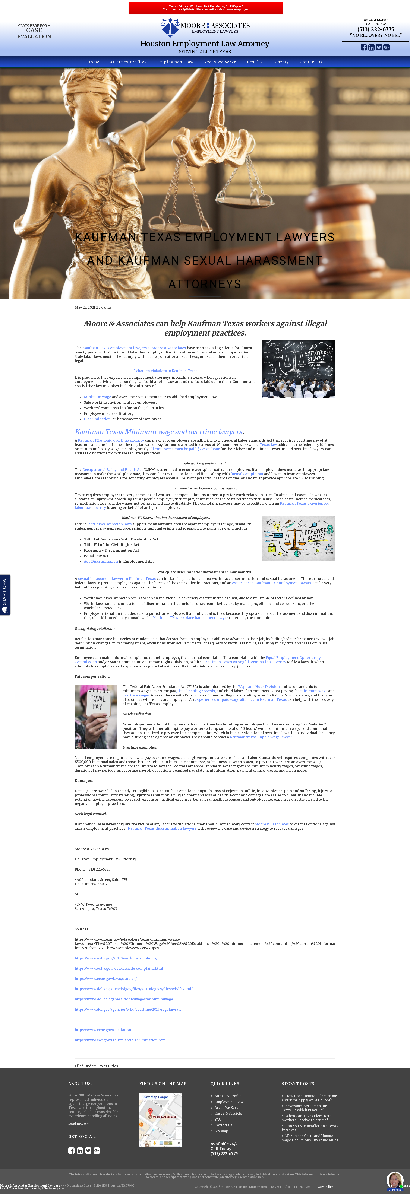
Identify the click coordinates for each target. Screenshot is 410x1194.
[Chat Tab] (205, 597)
